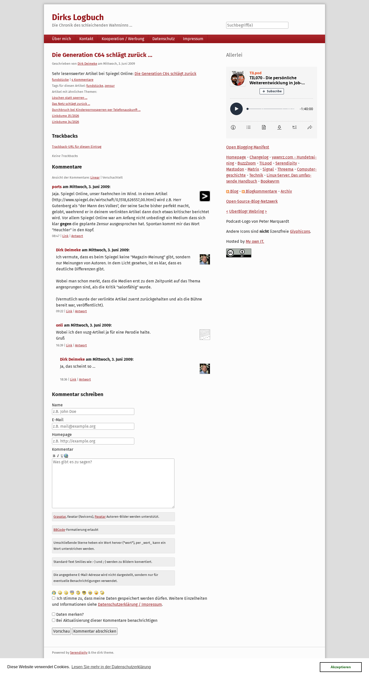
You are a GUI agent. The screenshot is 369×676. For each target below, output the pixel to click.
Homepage (62, 434)
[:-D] (90, 592)
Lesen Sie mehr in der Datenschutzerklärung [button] (111, 667)
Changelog (259, 157)
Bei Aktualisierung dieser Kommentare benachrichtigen (106, 620)
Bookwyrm (270, 181)
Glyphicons (300, 231)
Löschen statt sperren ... (69, 98)
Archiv (286, 191)
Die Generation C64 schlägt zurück (165, 73)
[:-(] (78, 592)
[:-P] (96, 592)
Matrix (253, 169)
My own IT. (255, 241)
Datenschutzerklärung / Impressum (130, 604)
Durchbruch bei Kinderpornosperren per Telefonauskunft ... (96, 110)
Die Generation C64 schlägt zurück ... (102, 54)
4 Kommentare (82, 80)
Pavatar (100, 516)
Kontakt (86, 38)
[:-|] (66, 592)
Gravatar (59, 516)
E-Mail (58, 419)
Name (57, 405)
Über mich (61, 38)
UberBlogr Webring (246, 211)
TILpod (265, 163)
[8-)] (84, 592)
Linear (95, 177)
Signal (268, 169)
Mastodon (235, 169)
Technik (256, 175)
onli (59, 325)
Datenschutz (163, 38)
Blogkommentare (261, 191)
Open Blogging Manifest (247, 147)
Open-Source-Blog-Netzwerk (252, 201)
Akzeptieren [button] (341, 667)
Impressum (193, 38)
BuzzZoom (246, 163)
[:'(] (54, 592)
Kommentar (62, 449)
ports (57, 186)
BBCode (59, 530)
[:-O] (72, 592)
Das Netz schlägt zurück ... (71, 104)
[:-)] (60, 592)
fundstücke (60, 80)
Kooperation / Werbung (123, 38)
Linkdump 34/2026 (65, 122)
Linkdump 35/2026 (65, 116)
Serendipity (286, 163)
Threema (285, 169)
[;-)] (102, 592)
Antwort (77, 236)
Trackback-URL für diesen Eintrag (76, 146)
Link (65, 236)
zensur (110, 86)
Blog (233, 191)
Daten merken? (70, 614)
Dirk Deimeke (87, 63)
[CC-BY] (238, 252)
